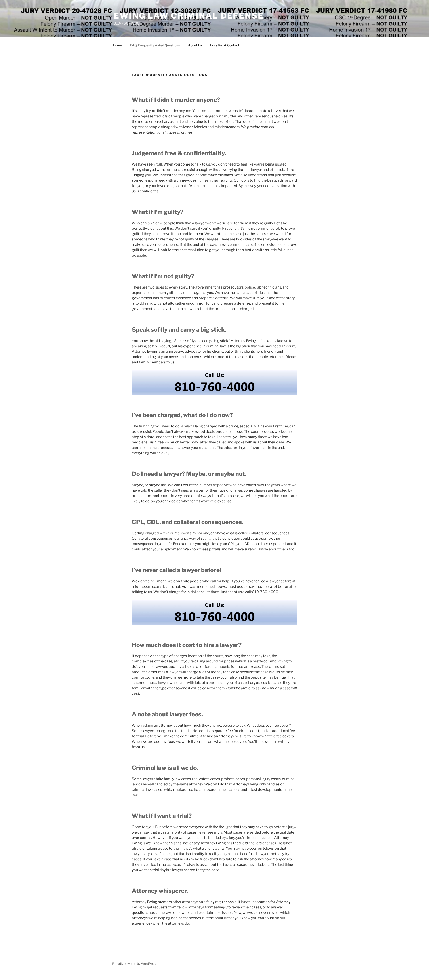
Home (117, 45)
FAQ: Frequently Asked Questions (155, 45)
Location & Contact (224, 45)
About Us (195, 45)
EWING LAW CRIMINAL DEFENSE (189, 16)
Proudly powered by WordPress (134, 964)
